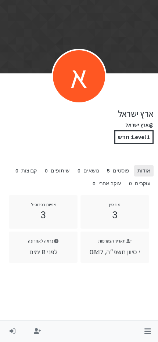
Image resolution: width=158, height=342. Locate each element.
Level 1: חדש (134, 137)
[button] (147, 331)
